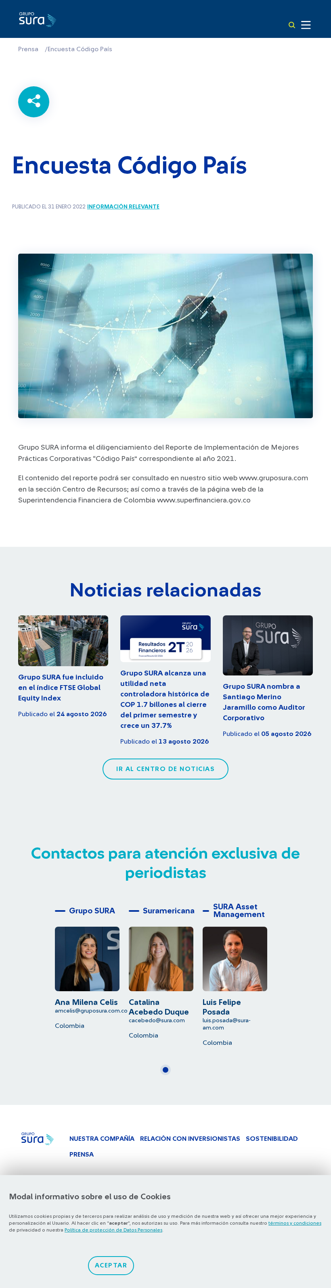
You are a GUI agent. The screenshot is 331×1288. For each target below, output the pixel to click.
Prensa (28, 49)
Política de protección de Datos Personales (113, 1230)
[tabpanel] (92, 966)
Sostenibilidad (272, 1139)
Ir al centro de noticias (165, 769)
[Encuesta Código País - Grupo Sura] (37, 21)
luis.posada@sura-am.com (227, 1024)
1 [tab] (168, 1073)
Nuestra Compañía (101, 1139)
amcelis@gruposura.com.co (91, 1011)
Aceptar (111, 1265)
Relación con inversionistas (190, 1139)
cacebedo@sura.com (157, 1020)
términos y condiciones (294, 1223)
